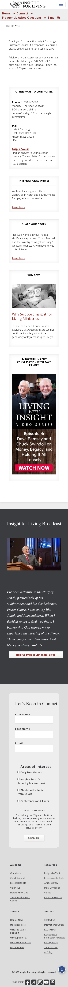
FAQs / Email (50, 929)
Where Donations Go (20, 942)
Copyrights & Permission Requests (54, 936)
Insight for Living (27, 4)
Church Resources (53, 897)
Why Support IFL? (18, 937)
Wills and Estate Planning (18, 931)
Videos (47, 892)
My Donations (17, 947)
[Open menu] (61, 4)
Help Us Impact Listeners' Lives (35, 654)
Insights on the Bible (54, 878)
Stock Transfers (17, 924)
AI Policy (48, 952)
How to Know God (19, 892)
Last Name (22, 728)
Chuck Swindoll (17, 878)
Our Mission (16, 873)
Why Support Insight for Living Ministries (32, 316)
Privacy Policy (51, 942)
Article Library (51, 883)
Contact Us (49, 919)
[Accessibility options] (62, 969)
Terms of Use (51, 947)
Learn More (18, 207)
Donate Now (16, 919)
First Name (22, 714)
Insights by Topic (52, 873)
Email (19, 743)
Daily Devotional (52, 887)
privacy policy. (34, 827)
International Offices (54, 924)
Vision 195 (15, 887)
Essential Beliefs (18, 883)
